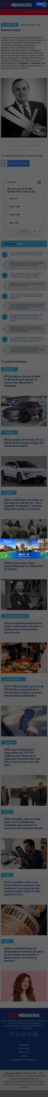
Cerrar (40, 4)
